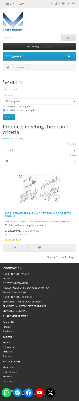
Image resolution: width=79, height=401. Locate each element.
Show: (73, 154)
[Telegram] (17, 392)
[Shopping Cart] (68, 3)
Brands (6, 342)
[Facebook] (28, 392)
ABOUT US (8, 278)
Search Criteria (10, 89)
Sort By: (72, 144)
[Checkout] (73, 3)
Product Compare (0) (13, 138)
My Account (9, 367)
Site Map (7, 331)
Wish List (7, 376)
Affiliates (7, 351)
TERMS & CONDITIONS (14, 292)
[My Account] (57, 3)
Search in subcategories (18, 106)
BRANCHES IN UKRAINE (15, 310)
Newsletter (8, 381)
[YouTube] (39, 392)
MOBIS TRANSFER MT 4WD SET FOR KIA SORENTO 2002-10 (38, 214)
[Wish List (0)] (63, 3)
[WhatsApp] (6, 392)
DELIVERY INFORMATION (15, 283)
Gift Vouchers (10, 347)
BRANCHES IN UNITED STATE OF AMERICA (24, 306)
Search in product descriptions (21, 110)
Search (20, 67)
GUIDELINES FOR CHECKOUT (17, 297)
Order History (10, 372)
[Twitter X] (50, 392)
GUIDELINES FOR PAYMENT (17, 274)
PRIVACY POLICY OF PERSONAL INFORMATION (26, 287)
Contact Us (8, 322)
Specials (7, 356)
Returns (7, 326)
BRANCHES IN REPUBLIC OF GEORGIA (22, 301)
